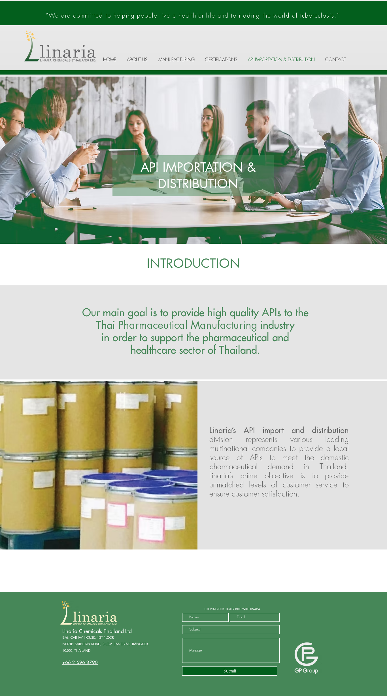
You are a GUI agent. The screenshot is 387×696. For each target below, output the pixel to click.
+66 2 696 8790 (80, 662)
